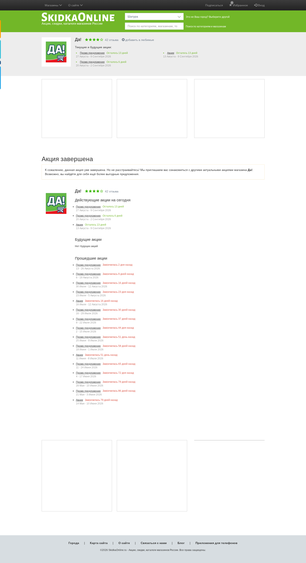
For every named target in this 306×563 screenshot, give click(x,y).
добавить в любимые (139, 40)
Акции (170, 53)
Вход (261, 5)
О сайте (124, 543)
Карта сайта (99, 543)
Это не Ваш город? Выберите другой (208, 16)
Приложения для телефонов (216, 543)
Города (73, 543)
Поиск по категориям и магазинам (206, 26)
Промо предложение (92, 53)
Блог (181, 543)
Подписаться (214, 5)
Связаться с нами (154, 543)
